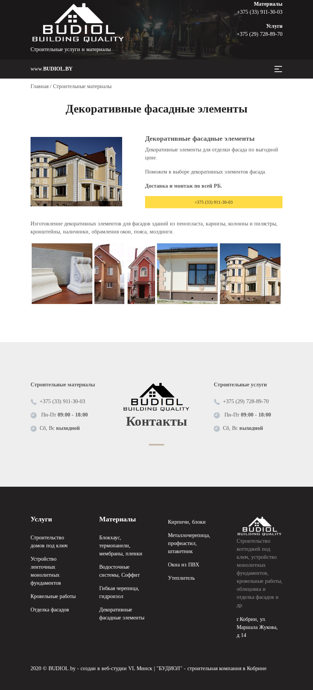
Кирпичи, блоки (187, 522)
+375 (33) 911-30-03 (259, 12)
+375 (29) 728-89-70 (259, 34)
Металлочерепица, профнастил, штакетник (189, 543)
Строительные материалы (82, 86)
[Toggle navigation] (278, 69)
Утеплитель (181, 578)
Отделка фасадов (50, 610)
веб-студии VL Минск (127, 668)
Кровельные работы (53, 596)
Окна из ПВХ (183, 565)
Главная (39, 86)
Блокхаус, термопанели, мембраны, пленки (120, 546)
